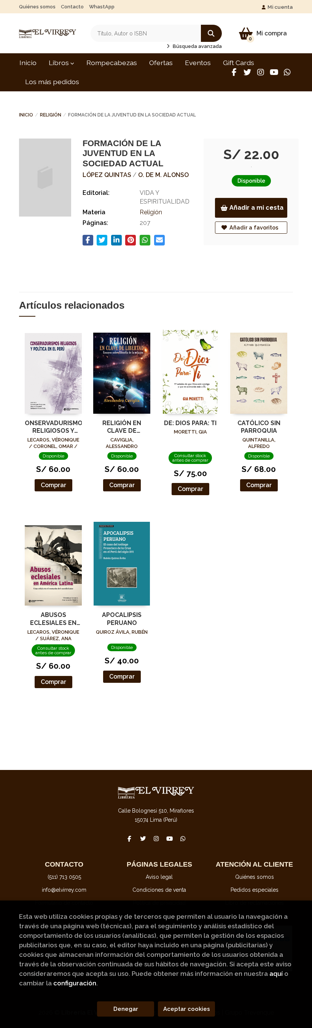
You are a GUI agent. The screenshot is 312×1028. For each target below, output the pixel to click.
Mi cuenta (280, 7)
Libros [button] (59, 63)
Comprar (53, 485)
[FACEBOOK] (234, 72)
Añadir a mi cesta (256, 207)
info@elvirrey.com (64, 890)
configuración (74, 983)
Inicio (26, 115)
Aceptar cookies (186, 1009)
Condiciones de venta (159, 890)
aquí (276, 973)
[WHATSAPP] (287, 72)
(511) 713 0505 (64, 877)
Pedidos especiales (255, 890)
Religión (50, 115)
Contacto (72, 7)
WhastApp (102, 7)
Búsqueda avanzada (197, 46)
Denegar (125, 1009)
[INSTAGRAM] (260, 72)
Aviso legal (159, 877)
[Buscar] (211, 33)
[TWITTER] (247, 72)
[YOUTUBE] (274, 72)
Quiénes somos (37, 7)
